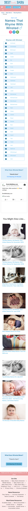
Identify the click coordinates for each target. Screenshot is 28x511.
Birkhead (12, 50)
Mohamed (13, 94)
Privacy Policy (9, 488)
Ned (11, 108)
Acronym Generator (18, 494)
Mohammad (13, 97)
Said (11, 131)
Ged (11, 74)
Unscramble (11, 506)
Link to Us (17, 486)
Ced (11, 53)
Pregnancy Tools (6, 486)
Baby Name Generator (18, 481)
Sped (11, 135)
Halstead (13, 84)
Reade (12, 121)
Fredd (12, 70)
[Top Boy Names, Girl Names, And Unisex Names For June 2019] (14, 300)
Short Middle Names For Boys (11, 331)
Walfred (12, 148)
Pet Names (20, 496)
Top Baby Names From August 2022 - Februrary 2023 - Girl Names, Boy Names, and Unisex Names (13, 398)
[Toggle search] (3, 10)
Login (8, 7)
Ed (11, 60)
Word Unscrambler (19, 502)
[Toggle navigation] (24, 7)
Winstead (13, 155)
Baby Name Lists (19, 482)
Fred (11, 67)
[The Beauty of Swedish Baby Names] (14, 411)
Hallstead (13, 77)
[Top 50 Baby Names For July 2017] (14, 368)
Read (11, 118)
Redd (11, 128)
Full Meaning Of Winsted (14, 176)
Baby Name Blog (19, 484)
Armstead (13, 46)
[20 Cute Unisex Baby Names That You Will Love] (14, 342)
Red (11, 125)
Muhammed (13, 104)
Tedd (11, 142)
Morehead (13, 101)
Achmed (12, 43)
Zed (11, 159)
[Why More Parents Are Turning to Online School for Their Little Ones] (14, 275)
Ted (11, 138)
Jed (11, 87)
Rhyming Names (17, 12)
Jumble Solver (10, 504)
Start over (14, 18)
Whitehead (13, 152)
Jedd (11, 91)
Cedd (12, 57)
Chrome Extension (21, 488)
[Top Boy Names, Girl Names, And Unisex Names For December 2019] (14, 231)
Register (16, 7)
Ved (11, 145)
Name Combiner (9, 496)
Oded (12, 111)
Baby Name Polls (7, 484)
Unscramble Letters (14, 508)
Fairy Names (5, 494)
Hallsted (12, 80)
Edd (11, 63)
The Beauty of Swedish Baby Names (13, 420)
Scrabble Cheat (6, 502)
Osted (12, 114)
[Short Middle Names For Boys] (14, 322)
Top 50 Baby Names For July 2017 (12, 377)
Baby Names (9, 12)
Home (2, 12)
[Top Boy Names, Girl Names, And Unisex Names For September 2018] (14, 253)
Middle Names (6, 482)
